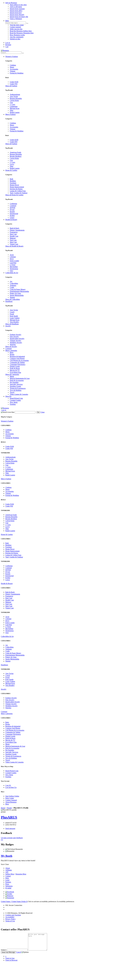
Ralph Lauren (14, 112)
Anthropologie (15, 94)
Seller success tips (16, 29)
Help (7, 21)
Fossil (12, 314)
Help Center (9, 798)
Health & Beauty (11, 219)
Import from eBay (16, 11)
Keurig (12, 212)
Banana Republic (16, 98)
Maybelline (14, 267)
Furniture (13, 183)
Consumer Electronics (17, 364)
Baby (12, 352)
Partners (8, 882)
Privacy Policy (10, 919)
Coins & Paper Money (18, 289)
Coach (12, 312)
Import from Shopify (17, 15)
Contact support (15, 27)
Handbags (8, 301)
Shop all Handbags (12, 324)
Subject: (4, 950)
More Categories (11, 350)
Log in (7, 43)
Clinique (13, 257)
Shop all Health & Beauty (14, 246)
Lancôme (13, 263)
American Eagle (15, 152)
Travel (12, 392)
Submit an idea (15, 39)
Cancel (18, 952)
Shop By (8, 396)
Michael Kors (14, 108)
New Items (13, 402)
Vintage (12, 71)
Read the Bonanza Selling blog (21, 31)
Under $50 (13, 84)
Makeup (13, 238)
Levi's (12, 164)
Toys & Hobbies (15, 390)
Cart (6, 47)
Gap (11, 102)
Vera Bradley (14, 322)
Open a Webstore (16, 19)
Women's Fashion (11, 56)
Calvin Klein (14, 100)
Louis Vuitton (14, 318)
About (7, 868)
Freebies (13, 404)
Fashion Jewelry (15, 335)
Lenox (12, 218)
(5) (12, 839)
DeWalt (12, 208)
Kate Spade (14, 316)
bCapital (8, 888)
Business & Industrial (17, 356)
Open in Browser (11, 960)
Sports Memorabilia (17, 295)
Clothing (13, 65)
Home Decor (14, 185)
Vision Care (14, 244)
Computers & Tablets (17, 362)
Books (12, 354)
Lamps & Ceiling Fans (18, 191)
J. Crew (12, 104)
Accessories (14, 69)
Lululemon (13, 106)
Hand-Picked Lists (16, 398)
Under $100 (14, 82)
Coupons (8, 348)
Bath (11, 179)
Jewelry (8, 326)
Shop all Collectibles (12, 299)
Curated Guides (15, 400)
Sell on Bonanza (11, 3)
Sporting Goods (15, 386)
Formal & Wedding (16, 73)
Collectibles (14, 283)
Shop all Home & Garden (14, 195)
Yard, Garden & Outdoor (18, 193)
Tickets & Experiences (18, 388)
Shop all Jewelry (11, 346)
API (6, 872)
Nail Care (13, 240)
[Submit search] (27, 23)
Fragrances (13, 232)
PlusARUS (9, 817)
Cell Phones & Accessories (19, 360)
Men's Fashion (10, 114)
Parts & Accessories (17, 380)
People (9, 808)
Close (43, 412)
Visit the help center (17, 25)
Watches (13, 344)
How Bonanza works (17, 35)
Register (8, 45)
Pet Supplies (14, 382)
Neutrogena (14, 269)
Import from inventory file (19, 17)
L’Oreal (12, 265)
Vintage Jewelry (15, 340)
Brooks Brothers (15, 156)
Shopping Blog (20, 874)
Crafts (12, 287)
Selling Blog (9, 874)
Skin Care (13, 242)
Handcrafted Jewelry (17, 338)
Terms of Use (10, 921)
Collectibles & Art (11, 273)
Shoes (12, 67)
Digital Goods (15, 366)
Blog (7, 804)
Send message (10, 828)
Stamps (12, 297)
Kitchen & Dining (16, 189)
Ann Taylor (14, 96)
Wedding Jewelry (16, 342)
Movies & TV (15, 370)
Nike (11, 110)
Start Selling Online (12, 796)
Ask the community (17, 37)
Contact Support (11, 800)
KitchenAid (14, 214)
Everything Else (15, 372)
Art (11, 281)
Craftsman (13, 204)
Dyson (12, 210)
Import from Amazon (17, 9)
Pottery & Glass (15, 293)
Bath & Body (14, 228)
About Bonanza (10, 802)
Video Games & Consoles (19, 394)
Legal (7, 880)
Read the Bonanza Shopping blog (22, 33)
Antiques (13, 285)
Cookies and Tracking (13, 915)
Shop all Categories (12, 374)
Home (3, 808)
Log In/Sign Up (10, 787)
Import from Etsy (16, 13)
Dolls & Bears (15, 368)
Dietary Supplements (17, 230)
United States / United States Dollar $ (14, 901)
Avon (12, 255)
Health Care (14, 236)
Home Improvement (17, 187)
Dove (12, 259)
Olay (11, 271)
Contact (8, 876)
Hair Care (13, 234)
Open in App (9, 958)
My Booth (6, 855)
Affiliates (8, 870)
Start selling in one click (18, 5)
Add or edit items (16, 7)
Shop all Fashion (11, 86)
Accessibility (9, 917)
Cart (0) (8, 785)
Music (12, 376)
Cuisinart (13, 206)
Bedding (13, 181)
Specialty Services (16, 384)
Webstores (9, 886)
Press (7, 884)
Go (38, 412)
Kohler (12, 216)
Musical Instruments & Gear (20, 378)
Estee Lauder (14, 261)
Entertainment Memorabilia (19, 291)
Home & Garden (11, 170)
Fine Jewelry (14, 336)
